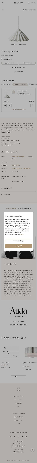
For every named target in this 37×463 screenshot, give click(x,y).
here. (22, 234)
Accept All (18, 246)
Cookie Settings (18, 240)
